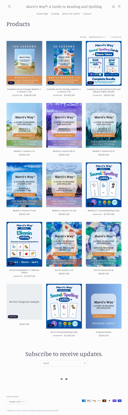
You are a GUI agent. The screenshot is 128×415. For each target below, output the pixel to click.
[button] (9, 6)
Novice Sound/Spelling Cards (63, 332)
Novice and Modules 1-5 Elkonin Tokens (24, 271)
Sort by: (83, 37)
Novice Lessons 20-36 (103, 270)
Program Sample (103, 332)
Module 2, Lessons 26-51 (64, 151)
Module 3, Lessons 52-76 (104, 151)
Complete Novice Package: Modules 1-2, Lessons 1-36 (64, 90)
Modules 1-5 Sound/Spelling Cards (104, 210)
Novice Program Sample (24, 301)
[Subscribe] (84, 363)
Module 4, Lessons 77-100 (24, 210)
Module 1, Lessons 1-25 (24, 151)
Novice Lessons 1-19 (64, 270)
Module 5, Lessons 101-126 (64, 210)
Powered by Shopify (51, 410)
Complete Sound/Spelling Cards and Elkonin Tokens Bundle (103, 90)
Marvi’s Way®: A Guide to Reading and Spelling (28, 410)
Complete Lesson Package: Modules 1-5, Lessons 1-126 (24, 90)
